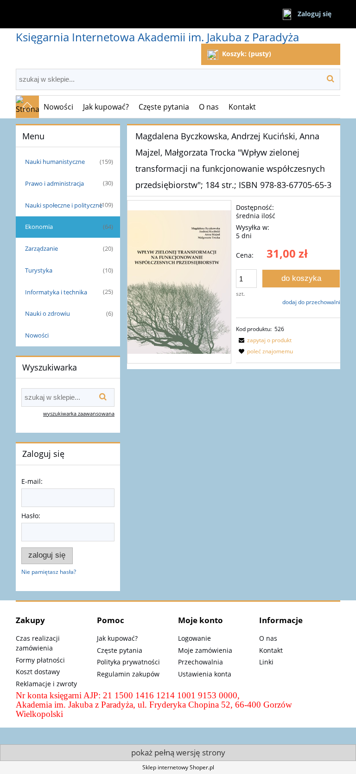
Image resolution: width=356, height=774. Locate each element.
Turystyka (38, 270)
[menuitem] (58, 107)
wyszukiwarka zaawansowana (78, 413)
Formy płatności (40, 660)
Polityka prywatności (128, 661)
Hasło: (30, 515)
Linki (266, 661)
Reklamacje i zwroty (46, 683)
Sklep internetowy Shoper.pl (178, 767)
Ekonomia (39, 226)
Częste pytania (119, 650)
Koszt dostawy (38, 671)
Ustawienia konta (204, 674)
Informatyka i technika (56, 292)
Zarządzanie (41, 248)
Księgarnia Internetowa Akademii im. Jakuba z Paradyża (157, 37)
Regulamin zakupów (128, 674)
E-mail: (32, 481)
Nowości (37, 335)
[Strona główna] (27, 107)
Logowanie (194, 638)
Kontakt (271, 650)
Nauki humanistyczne (55, 161)
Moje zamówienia (205, 650)
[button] (264, 340)
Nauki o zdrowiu (47, 313)
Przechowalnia (200, 661)
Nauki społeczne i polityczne (63, 205)
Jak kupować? (117, 638)
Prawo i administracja (54, 183)
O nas (268, 638)
